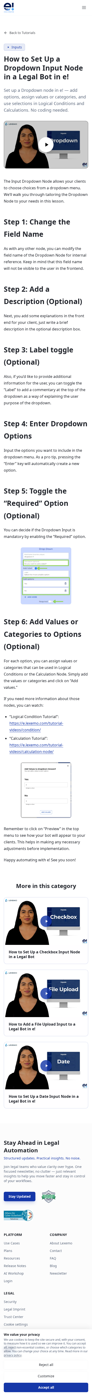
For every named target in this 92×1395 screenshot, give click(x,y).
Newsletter (58, 1273)
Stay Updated (19, 1196)
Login (8, 1281)
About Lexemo (61, 1243)
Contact (56, 1250)
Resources (12, 1258)
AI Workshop (14, 1273)
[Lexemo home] (9, 7)
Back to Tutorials (22, 32)
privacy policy (12, 1355)
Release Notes (15, 1266)
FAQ (53, 1258)
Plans (8, 1250)
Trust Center (13, 1317)
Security (10, 1301)
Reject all (46, 1364)
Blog (53, 1266)
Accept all (46, 1387)
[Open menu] (84, 7)
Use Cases (12, 1243)
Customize (46, 1376)
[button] (46, 144)
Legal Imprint (14, 1309)
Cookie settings (16, 1324)
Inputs (17, 47)
